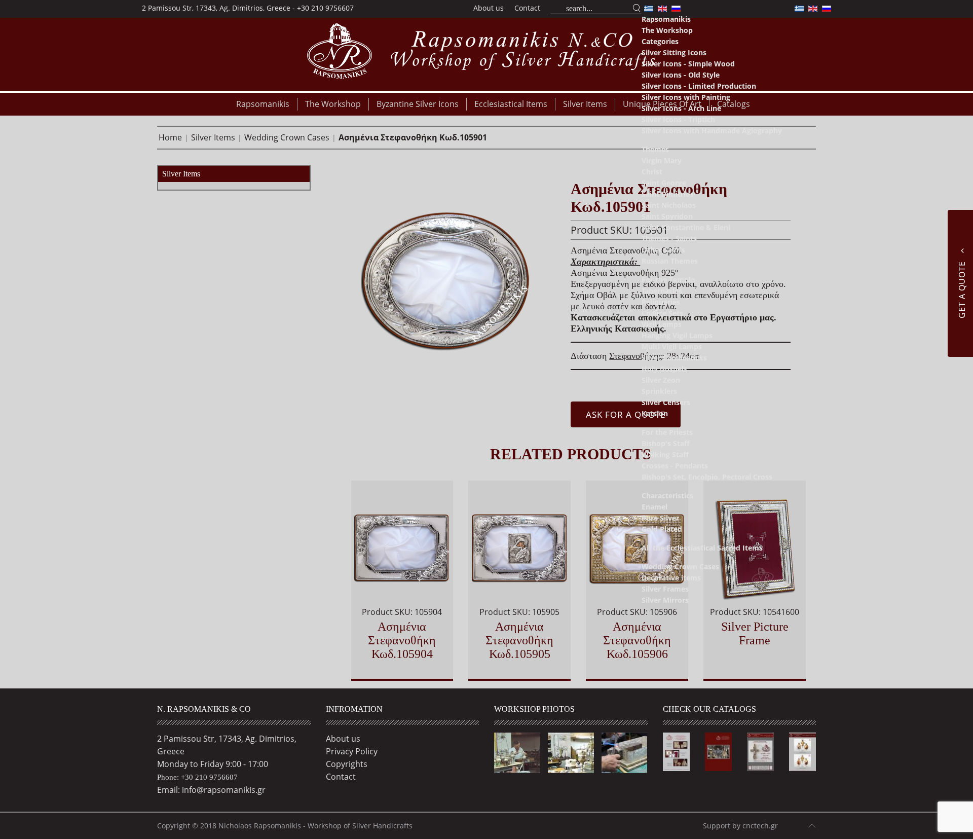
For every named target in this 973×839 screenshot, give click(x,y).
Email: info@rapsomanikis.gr (211, 789)
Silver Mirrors (665, 600)
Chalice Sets (662, 313)
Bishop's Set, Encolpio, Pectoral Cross (707, 477)
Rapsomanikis (666, 19)
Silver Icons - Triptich (678, 119)
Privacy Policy (352, 751)
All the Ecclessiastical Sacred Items (702, 548)
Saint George (664, 183)
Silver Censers (666, 402)
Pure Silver (660, 518)
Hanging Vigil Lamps (677, 335)
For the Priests (667, 432)
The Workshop (667, 30)
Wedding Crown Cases (680, 566)
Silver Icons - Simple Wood (688, 63)
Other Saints (663, 249)
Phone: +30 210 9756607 (197, 777)
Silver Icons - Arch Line (681, 108)
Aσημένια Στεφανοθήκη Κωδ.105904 (402, 640)
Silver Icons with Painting (686, 97)
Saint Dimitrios (668, 194)
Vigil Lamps (662, 324)
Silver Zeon (661, 380)
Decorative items (671, 577)
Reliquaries (661, 302)
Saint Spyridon (667, 216)
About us (488, 8)
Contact (527, 8)
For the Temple (668, 279)
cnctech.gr (760, 825)
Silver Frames (665, 589)
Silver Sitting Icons (674, 52)
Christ (652, 171)
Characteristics (667, 495)
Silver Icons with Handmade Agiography (712, 130)
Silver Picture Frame (755, 633)
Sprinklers (659, 391)
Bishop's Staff (666, 443)
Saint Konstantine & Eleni (686, 227)
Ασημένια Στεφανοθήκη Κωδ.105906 (637, 640)
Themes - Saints (669, 238)
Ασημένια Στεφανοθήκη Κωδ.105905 (519, 640)
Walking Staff (665, 454)
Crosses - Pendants (675, 465)
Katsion (655, 413)
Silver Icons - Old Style (681, 75)
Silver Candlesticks (674, 357)
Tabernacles (662, 291)
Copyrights (346, 764)
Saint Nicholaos (669, 205)
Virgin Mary (662, 160)
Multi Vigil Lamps (672, 346)
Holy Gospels (664, 369)
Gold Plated (662, 529)
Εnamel (654, 507)
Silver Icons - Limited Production (699, 86)
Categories (660, 41)
